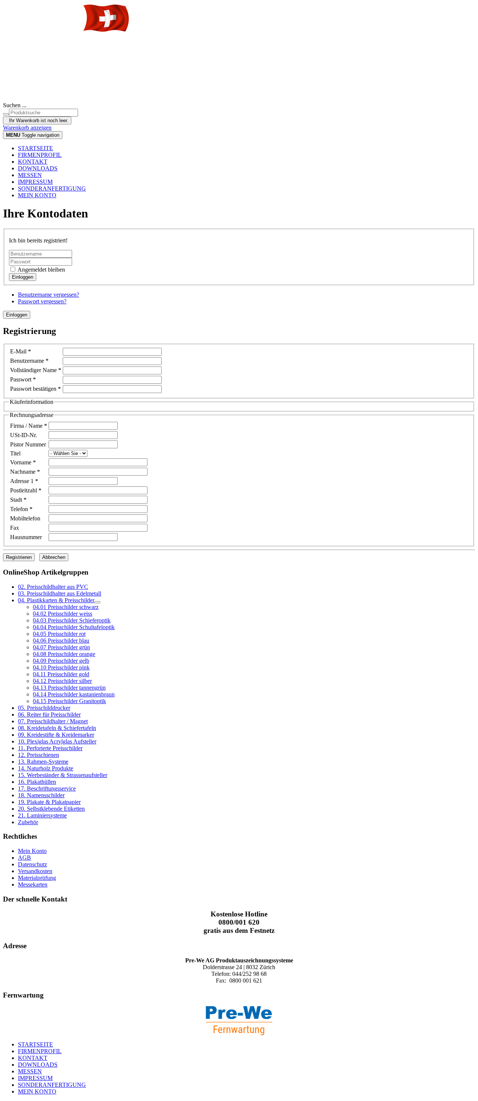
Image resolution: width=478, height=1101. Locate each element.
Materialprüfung (37, 878)
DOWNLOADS (38, 168)
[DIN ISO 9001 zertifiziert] (239, 80)
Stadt (18, 500)
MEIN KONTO (37, 195)
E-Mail (20, 351)
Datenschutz (32, 864)
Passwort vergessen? (42, 301)
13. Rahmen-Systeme (43, 761)
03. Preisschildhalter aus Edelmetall (59, 593)
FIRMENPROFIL (40, 155)
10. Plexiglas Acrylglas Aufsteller (57, 741)
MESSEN (30, 175)
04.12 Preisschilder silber (62, 681)
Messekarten (32, 884)
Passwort (23, 379)
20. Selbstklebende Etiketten (51, 808)
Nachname (25, 471)
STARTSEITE (35, 148)
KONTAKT (32, 161)
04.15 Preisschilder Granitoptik (69, 701)
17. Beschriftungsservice (47, 788)
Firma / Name (28, 426)
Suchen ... (15, 105)
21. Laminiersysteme (42, 815)
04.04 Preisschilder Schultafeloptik (74, 627)
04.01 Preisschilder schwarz (66, 607)
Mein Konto (32, 851)
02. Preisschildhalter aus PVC (53, 587)
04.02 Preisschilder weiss (62, 613)
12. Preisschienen (38, 755)
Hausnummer (26, 537)
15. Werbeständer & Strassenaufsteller (62, 775)
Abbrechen (53, 557)
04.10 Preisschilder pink (61, 667)
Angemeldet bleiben (40, 269)
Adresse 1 (24, 481)
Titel (15, 453)
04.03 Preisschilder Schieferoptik (72, 620)
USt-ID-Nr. (23, 435)
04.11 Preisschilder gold (61, 674)
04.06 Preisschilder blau (61, 640)
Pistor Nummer (28, 444)
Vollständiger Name (35, 370)
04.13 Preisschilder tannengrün (69, 687)
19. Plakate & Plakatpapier (49, 802)
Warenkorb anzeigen (27, 127)
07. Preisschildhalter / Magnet (53, 721)
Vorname (23, 462)
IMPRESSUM (35, 182)
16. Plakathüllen (37, 782)
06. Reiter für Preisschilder (49, 714)
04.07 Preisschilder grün (61, 647)
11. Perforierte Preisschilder (50, 748)
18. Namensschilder (41, 795)
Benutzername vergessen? (48, 294)
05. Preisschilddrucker (44, 708)
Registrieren (19, 557)
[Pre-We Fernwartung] (239, 1020)
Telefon (21, 509)
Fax (14, 528)
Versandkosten (35, 871)
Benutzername (29, 361)
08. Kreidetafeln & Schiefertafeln (57, 728)
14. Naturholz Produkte (45, 768)
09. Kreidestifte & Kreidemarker (56, 735)
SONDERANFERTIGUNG (52, 188)
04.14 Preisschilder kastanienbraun (74, 694)
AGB (24, 857)
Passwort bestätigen (35, 389)
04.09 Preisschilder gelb (61, 661)
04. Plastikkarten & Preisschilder (56, 600)
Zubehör (28, 822)
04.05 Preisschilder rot (59, 634)
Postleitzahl (25, 490)
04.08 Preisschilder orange (64, 654)
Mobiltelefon (25, 518)
